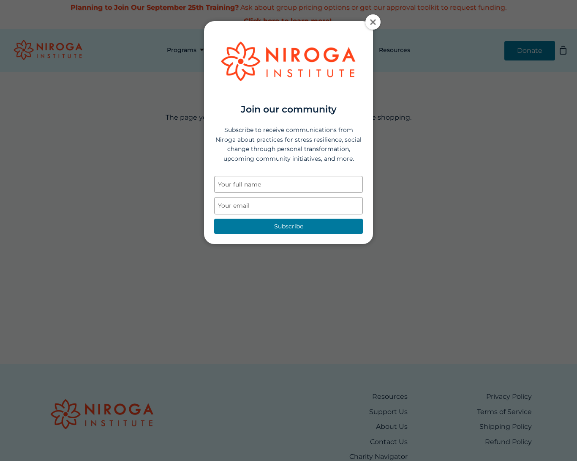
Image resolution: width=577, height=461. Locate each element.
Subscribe (288, 226)
